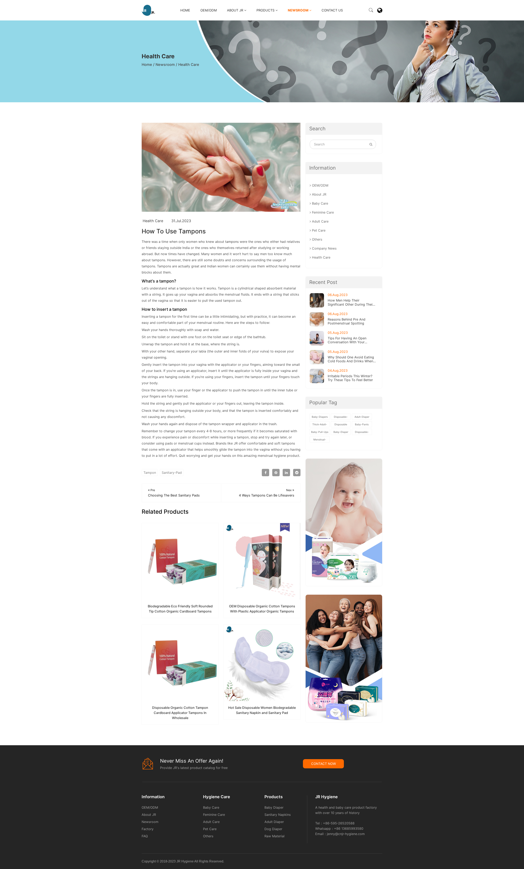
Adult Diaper (274, 822)
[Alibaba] (374, 862)
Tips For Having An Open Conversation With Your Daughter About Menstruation (351, 340)
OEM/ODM (208, 10)
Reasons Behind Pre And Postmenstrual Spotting (346, 321)
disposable (340, 424)
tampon (231, 242)
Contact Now (323, 764)
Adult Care (320, 221)
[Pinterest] (378, 862)
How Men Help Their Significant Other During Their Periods (351, 302)
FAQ (145, 836)
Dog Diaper (273, 829)
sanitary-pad (172, 473)
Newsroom (298, 10)
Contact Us (332, 10)
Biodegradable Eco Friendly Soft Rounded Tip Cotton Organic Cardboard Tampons (180, 608)
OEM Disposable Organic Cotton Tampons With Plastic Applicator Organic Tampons (262, 608)
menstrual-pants (319, 440)
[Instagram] (380, 862)
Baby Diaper (273, 807)
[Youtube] (381, 862)
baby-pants (362, 424)
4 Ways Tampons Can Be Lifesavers (266, 492)
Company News (324, 248)
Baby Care (319, 203)
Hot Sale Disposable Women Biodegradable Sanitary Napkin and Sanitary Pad (262, 710)
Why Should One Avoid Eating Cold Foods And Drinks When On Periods (351, 359)
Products (266, 10)
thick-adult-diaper (319, 425)
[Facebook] (375, 862)
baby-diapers (320, 416)
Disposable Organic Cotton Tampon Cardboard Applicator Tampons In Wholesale (180, 713)
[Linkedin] (376, 862)
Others (316, 239)
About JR (235, 10)
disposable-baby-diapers (341, 417)
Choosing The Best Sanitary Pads (174, 492)
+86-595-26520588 (339, 823)
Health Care (188, 64)
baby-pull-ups (319, 431)
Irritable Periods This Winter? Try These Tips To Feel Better (350, 378)
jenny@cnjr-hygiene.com (346, 834)
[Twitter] (379, 862)
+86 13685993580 (348, 828)
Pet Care (318, 230)
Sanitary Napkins (277, 815)
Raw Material (274, 836)
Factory (148, 829)
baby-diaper (340, 431)
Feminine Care (322, 212)
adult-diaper (362, 416)
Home (185, 10)
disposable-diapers (362, 432)
